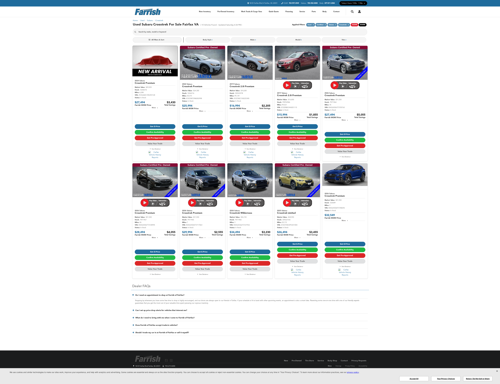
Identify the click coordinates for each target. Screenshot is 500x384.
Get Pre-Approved (155, 138)
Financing (289, 11)
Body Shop (332, 361)
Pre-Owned (297, 361)
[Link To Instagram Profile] (171, 360)
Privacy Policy (350, 366)
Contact (336, 11)
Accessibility (363, 366)
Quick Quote (274, 11)
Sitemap (338, 366)
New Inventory (205, 11)
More (154, 108)
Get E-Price (155, 126)
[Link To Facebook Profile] (166, 360)
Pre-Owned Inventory (225, 11)
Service (302, 11)
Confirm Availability (155, 132)
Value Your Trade (155, 144)
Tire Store (309, 361)
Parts (314, 11)
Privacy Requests (358, 361)
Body (325, 11)
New (286, 361)
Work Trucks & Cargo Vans (251, 11)
